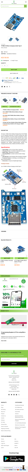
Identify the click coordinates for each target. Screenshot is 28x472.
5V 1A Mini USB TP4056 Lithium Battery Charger (13, 115)
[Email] (5, 87)
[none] (14, 22)
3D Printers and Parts (19, 409)
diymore (2, 441)
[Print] (7, 87)
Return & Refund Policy (5, 430)
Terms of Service (4, 426)
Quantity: (3, 63)
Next (26, 256)
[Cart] (26, 2)
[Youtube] (11, 395)
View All (16, 447)
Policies (2, 413)
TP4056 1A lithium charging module (11, 109)
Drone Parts (17, 411)
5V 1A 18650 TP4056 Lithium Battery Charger (13, 111)
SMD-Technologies (5, 445)
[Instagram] (9, 395)
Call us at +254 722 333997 (14, 382)
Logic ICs (3, 443)
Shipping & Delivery (5, 428)
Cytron (2, 447)
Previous (1, 256)
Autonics (16, 441)
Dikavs (16, 445)
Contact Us (3, 415)
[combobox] (14, 6)
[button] (14, 293)
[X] (9, 87)
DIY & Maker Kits (18, 407)
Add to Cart (7, 258)
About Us (3, 411)
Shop (2, 407)
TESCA (2, 439)
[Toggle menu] (2, 2)
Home (2, 405)
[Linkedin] (14, 395)
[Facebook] (2, 87)
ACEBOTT (16, 443)
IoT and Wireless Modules (20, 422)
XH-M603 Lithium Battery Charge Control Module (14, 118)
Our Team (3, 422)
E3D (15, 439)
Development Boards (19, 405)
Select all (5, 106)
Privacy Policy (4, 424)
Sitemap (3, 420)
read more (3, 340)
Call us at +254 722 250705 (14, 391)
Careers (2, 418)
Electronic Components (20, 425)
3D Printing (3, 409)
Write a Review (4, 47)
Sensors (17, 413)
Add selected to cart (15, 106)
